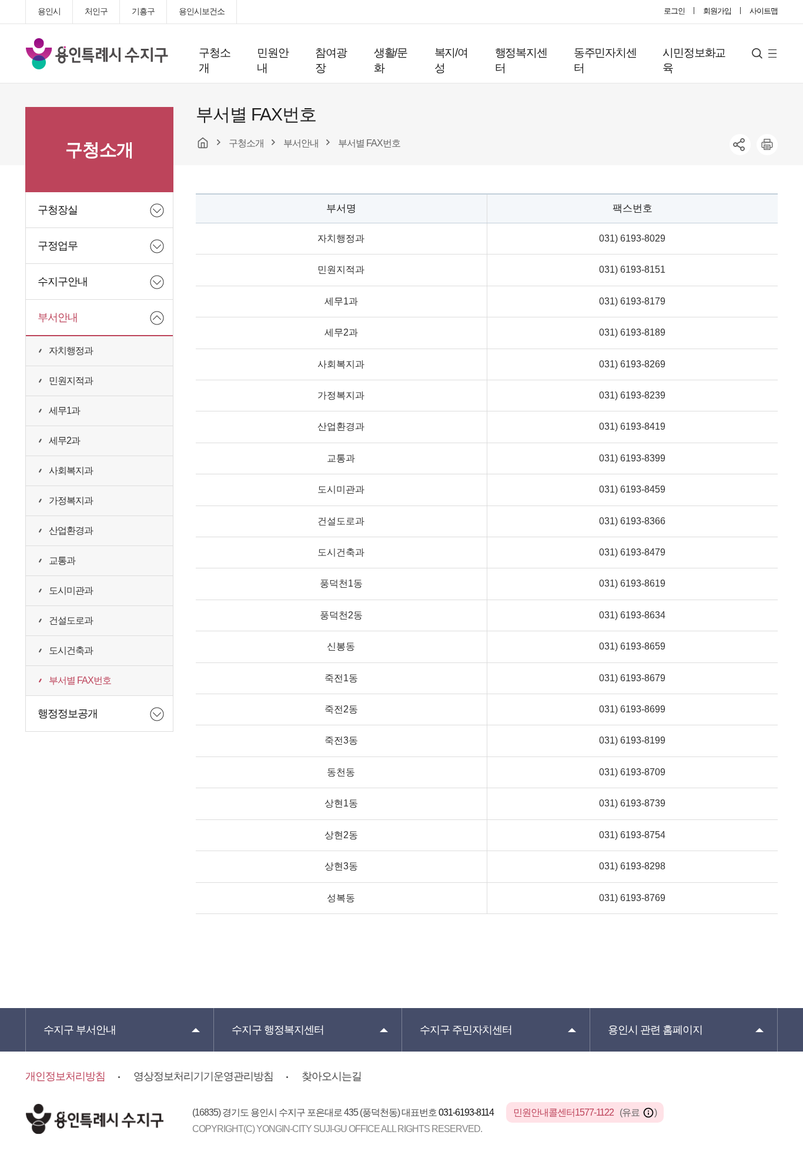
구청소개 (214, 60)
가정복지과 (71, 500)
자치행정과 (71, 351)
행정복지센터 (521, 60)
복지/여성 (451, 60)
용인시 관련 (655, 1030)
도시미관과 (71, 590)
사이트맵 (764, 10)
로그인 (674, 10)
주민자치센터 (466, 1030)
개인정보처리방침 (65, 1076)
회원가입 (717, 10)
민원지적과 (71, 381)
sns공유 (740, 144)
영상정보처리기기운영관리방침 (203, 1076)
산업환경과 (71, 530)
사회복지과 (71, 471)
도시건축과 (71, 650)
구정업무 (58, 246)
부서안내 (58, 317)
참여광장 (330, 60)
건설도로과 (71, 620)
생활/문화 (390, 60)
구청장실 (58, 210)
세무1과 (64, 411)
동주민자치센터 (605, 60)
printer (767, 144)
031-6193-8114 (467, 1112)
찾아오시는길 (332, 1076)
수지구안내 (63, 281)
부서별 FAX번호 (80, 680)
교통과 (62, 560)
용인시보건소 (202, 11)
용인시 (49, 11)
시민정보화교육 (694, 60)
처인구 (96, 11)
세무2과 (64, 441)
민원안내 (272, 60)
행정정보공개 (68, 713)
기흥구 (143, 11)
